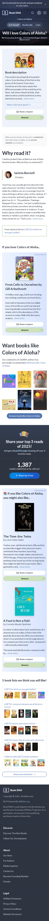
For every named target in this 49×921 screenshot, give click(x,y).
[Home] (11, 13)
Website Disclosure (12, 914)
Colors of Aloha (24, 19)
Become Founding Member (16, 876)
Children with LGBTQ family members (21, 756)
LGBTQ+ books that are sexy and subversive (24, 740)
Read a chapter (26, 111)
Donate (6, 881)
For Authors (9, 860)
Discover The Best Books (15, 833)
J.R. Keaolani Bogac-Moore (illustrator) (33, 39)
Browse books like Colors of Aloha (24, 416)
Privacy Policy (9, 903)
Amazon (24, 117)
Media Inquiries (10, 866)
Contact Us (8, 871)
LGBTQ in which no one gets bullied (20, 689)
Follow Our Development (15, 838)
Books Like (27, 25)
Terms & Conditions (12, 909)
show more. (29, 98)
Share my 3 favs (26, 475)
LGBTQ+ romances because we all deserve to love (23, 705)
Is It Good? (14, 25)
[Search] (32, 12)
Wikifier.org (24, 801)
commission (38, 137)
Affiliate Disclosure (12, 898)
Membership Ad (40, 255)
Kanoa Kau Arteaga (13, 38)
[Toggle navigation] (45, 12)
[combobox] (32, 12)
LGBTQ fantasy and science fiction (19, 723)
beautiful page (20, 450)
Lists (38, 25)
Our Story (7, 855)
